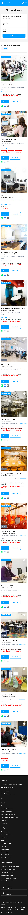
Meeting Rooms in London (7, 875)
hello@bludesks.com (9, 794)
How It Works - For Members (8, 814)
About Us (3, 803)
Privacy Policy (16, 908)
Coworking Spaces (5, 832)
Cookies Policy (23, 908)
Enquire (5, 101)
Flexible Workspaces (6, 843)
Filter (5, 48)
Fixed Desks (4, 840)
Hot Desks (3, 846)
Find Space (15, 35)
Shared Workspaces (6, 858)
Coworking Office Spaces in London (10, 866)
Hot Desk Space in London (7, 872)
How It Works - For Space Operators (10, 817)
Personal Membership (6, 811)
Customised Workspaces (7, 835)
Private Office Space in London (8, 878)
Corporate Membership (6, 809)
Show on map (4, 92)
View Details (15, 101)
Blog (2, 806)
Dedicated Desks (5, 838)
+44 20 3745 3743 (7, 787)
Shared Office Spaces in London (9, 881)
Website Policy (10, 908)
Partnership (4, 820)
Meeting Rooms (5, 849)
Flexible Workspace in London (8, 869)
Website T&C (3, 908)
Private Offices (4, 852)
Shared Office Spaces (6, 855)
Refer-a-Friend (4, 823)
